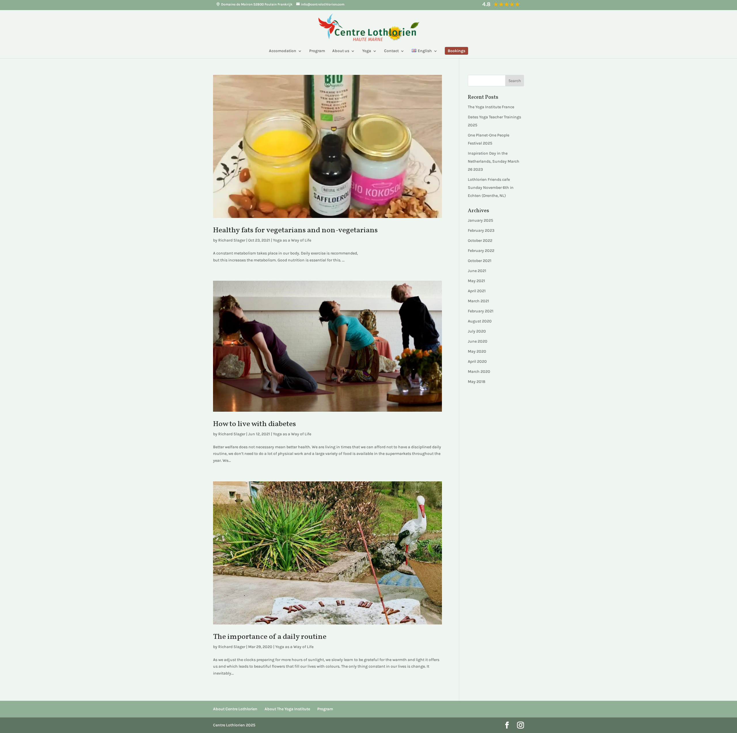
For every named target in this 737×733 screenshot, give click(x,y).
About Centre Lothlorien (235, 709)
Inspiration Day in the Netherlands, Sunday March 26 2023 (493, 161)
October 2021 (479, 260)
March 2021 (478, 301)
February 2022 (481, 250)
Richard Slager (231, 240)
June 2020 (477, 341)
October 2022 (480, 240)
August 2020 (480, 321)
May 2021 (476, 280)
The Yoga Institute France (491, 107)
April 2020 (477, 361)
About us (340, 51)
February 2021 (480, 311)
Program (317, 51)
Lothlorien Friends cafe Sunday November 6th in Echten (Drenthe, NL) (491, 187)
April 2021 (477, 290)
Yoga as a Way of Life (292, 240)
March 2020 (479, 371)
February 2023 (481, 230)
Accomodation (282, 51)
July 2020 (477, 331)
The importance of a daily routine (269, 637)
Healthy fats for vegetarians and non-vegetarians (295, 230)
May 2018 (476, 381)
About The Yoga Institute (287, 709)
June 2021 (477, 270)
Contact (391, 51)
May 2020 (477, 351)
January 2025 (480, 220)
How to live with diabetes (254, 424)
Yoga (366, 51)
